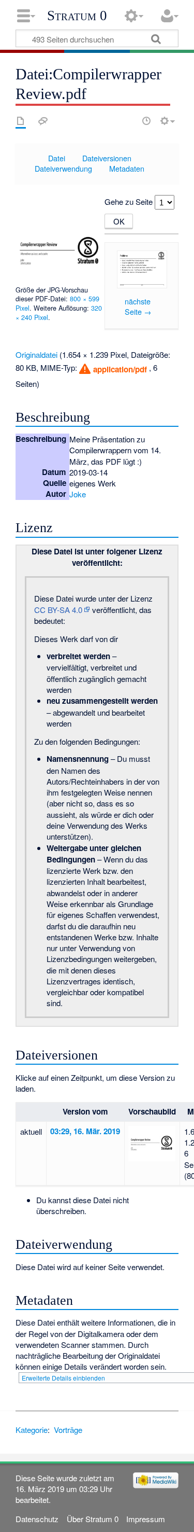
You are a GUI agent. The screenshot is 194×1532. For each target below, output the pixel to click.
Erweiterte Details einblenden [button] (63, 1377)
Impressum (145, 1518)
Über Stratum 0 (92, 1518)
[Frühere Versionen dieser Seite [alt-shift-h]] (146, 121)
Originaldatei (36, 354)
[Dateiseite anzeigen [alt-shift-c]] (21, 121)
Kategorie (32, 1429)
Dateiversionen (106, 157)
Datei (56, 157)
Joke (77, 494)
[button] (112, 369)
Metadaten (126, 168)
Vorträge (68, 1429)
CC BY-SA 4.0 (58, 609)
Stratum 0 (77, 15)
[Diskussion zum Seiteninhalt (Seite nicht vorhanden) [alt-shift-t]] (43, 121)
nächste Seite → (138, 306)
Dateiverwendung (63, 168)
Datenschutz (37, 1518)
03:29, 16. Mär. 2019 (85, 1131)
